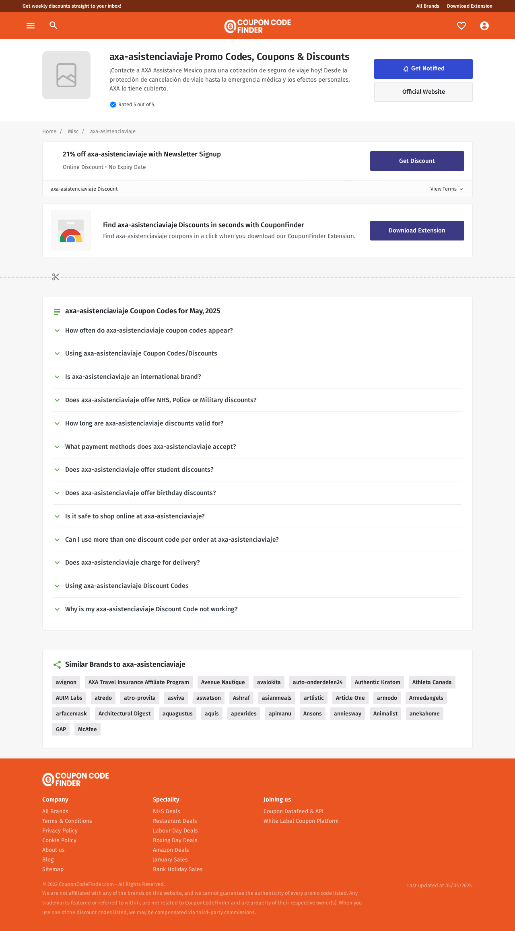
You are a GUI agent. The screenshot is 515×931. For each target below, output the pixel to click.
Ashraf (241, 698)
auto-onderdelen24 (318, 682)
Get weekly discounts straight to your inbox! (72, 6)
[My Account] (484, 25)
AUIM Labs (69, 698)
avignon (66, 682)
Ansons (312, 713)
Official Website (423, 91)
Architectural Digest (124, 713)
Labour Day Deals (175, 830)
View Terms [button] (447, 189)
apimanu (280, 713)
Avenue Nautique (223, 682)
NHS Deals (166, 811)
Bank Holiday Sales (178, 869)
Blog (48, 859)
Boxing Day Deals (175, 840)
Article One (350, 698)
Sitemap (53, 869)
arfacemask (71, 713)
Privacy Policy (60, 830)
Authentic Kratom (377, 682)
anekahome (425, 713)
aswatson (208, 698)
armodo (387, 698)
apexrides (244, 713)
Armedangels (426, 698)
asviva (176, 698)
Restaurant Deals (175, 821)
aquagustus (178, 713)
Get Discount (417, 160)
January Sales (170, 859)
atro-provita (140, 698)
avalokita (269, 682)
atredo (103, 698)
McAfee (87, 729)
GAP (61, 729)
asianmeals (277, 698)
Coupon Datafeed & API (293, 811)
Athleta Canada (432, 682)
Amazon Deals (171, 850)
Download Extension (469, 6)
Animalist (385, 713)
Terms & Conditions (67, 821)
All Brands (427, 6)
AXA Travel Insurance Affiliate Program (139, 682)
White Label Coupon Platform (301, 821)
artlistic (314, 698)
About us (53, 850)
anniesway (347, 713)
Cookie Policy (59, 840)
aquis (212, 713)
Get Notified (423, 68)
